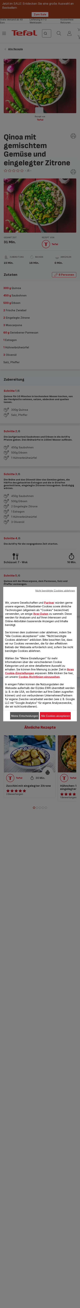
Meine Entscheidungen (24, 715)
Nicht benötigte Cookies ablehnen (55, 590)
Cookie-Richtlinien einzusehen (39, 676)
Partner (49, 602)
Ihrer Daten (40, 613)
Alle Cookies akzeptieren (55, 715)
